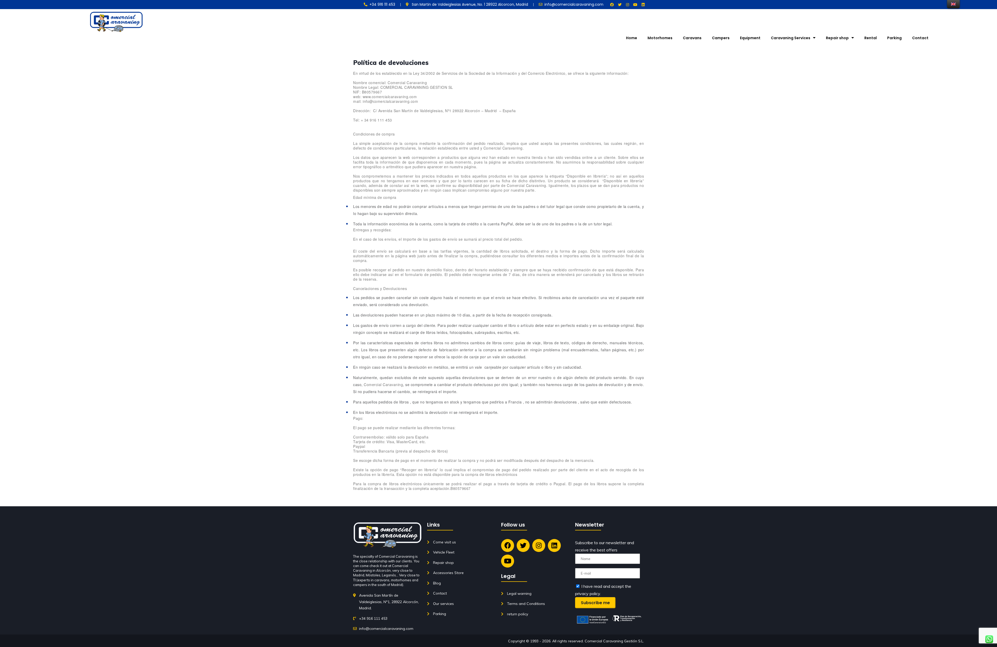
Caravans (692, 38)
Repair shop (837, 38)
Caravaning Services (790, 38)
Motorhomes (660, 38)
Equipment (750, 38)
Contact (920, 38)
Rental (870, 38)
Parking (894, 38)
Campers (721, 38)
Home (631, 38)
